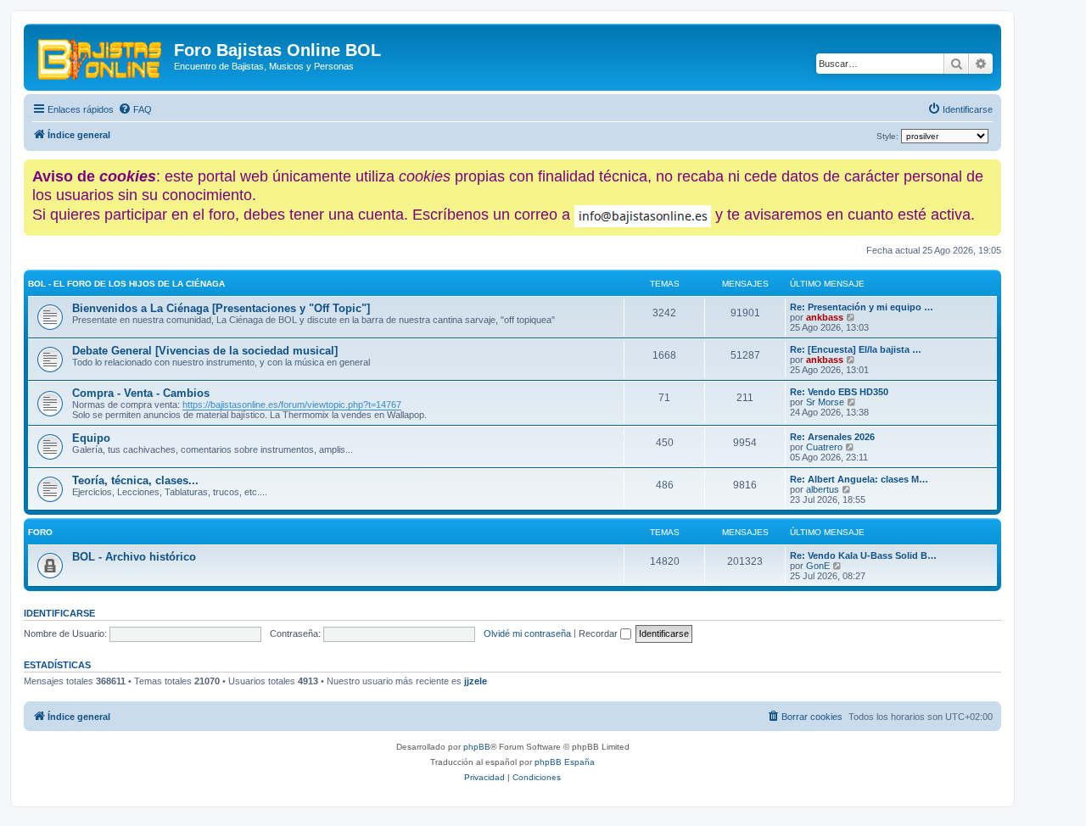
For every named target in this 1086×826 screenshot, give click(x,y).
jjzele (475, 681)
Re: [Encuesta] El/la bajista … (855, 349)
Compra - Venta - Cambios (141, 393)
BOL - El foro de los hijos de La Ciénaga (126, 283)
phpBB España (565, 762)
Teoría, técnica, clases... (135, 480)
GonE (818, 566)
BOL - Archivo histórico (134, 556)
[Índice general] (101, 55)
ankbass (824, 317)
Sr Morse (825, 402)
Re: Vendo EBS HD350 (839, 392)
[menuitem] (135, 109)
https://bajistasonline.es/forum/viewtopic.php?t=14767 (291, 404)
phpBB (476, 746)
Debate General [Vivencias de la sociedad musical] (205, 350)
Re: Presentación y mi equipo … (861, 307)
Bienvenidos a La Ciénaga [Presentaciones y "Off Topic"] (221, 308)
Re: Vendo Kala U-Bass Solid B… (863, 555)
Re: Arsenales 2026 (832, 437)
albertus (822, 489)
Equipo (91, 438)
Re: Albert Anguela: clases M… (859, 479)
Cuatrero (824, 447)
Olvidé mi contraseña (527, 633)
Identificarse (59, 613)
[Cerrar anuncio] (990, 169)
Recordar (599, 633)
